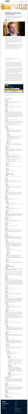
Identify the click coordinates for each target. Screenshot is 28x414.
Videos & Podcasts (17, 404)
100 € (13, 88)
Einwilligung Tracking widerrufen (18, 411)
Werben (19, 1)
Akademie (3, 406)
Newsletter (16, 405)
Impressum (16, 410)
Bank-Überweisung (14, 91)
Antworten (7, 104)
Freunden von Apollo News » (18, 413)
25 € (9, 88)
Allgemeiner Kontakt (4, 407)
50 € (11, 88)
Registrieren (16, 407)
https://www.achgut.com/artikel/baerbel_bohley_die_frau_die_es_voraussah (15, 358)
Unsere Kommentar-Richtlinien (18, 408)
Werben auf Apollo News (4, 408)
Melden (7, 101)
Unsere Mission (3, 405)
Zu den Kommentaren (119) (19, 83)
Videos (16, 1)
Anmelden (16, 406)
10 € (5, 88)
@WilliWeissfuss (9, 20)
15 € (7, 88)
